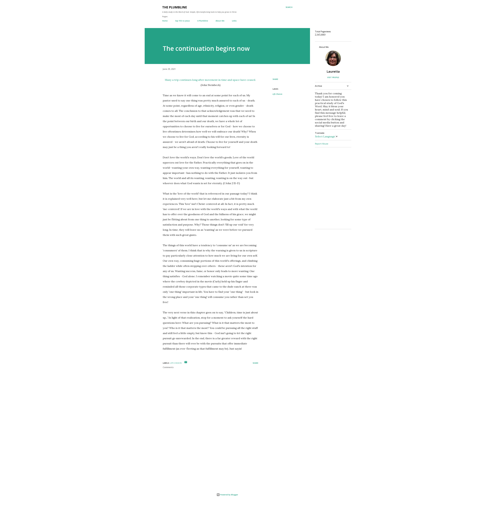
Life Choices (277, 94)
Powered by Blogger (229, 494)
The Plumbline (174, 7)
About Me (220, 21)
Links (234, 21)
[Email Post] (185, 363)
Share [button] (275, 79)
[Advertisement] (206, 454)
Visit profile (333, 77)
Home (165, 21)
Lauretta (333, 71)
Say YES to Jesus (182, 21)
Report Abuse (321, 143)
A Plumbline (202, 21)
